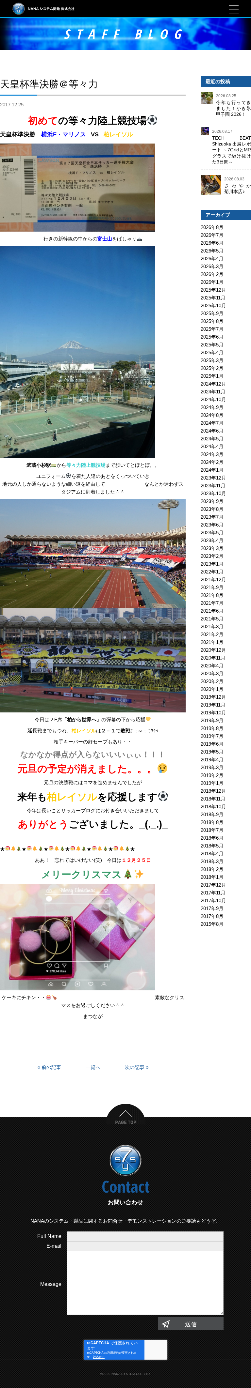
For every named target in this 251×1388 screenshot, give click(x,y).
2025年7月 (212, 329)
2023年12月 (213, 477)
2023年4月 (212, 540)
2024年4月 (212, 446)
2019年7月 (212, 736)
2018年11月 (213, 798)
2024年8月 (212, 415)
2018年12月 (213, 791)
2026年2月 (212, 274)
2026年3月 (212, 266)
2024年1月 (212, 470)
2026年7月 (212, 235)
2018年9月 (212, 814)
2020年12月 (213, 650)
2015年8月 (212, 924)
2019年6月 (212, 744)
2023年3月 (212, 548)
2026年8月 (212, 227)
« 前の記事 (49, 1067)
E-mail (53, 1246)
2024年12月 (213, 384)
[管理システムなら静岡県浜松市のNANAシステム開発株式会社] (43, 9)
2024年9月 (212, 407)
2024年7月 (212, 423)
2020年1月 (212, 689)
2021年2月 (212, 634)
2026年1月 (212, 282)
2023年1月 (212, 564)
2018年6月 (212, 838)
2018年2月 (212, 869)
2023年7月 (212, 517)
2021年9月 (212, 587)
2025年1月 (212, 376)
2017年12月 (213, 885)
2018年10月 (213, 806)
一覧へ (93, 1067)
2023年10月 (213, 493)
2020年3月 (212, 673)
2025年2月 (212, 368)
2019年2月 (212, 775)
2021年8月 (212, 595)
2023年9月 (212, 501)
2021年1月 (212, 642)
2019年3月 (212, 767)
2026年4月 (212, 258)
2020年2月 (212, 681)
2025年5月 (212, 344)
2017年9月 (212, 908)
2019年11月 (213, 705)
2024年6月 (212, 431)
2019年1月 (212, 783)
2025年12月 (213, 290)
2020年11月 (213, 658)
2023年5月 (212, 532)
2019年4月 (212, 759)
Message (50, 1284)
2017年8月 (212, 916)
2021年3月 (212, 626)
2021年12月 (213, 579)
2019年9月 (212, 720)
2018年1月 (212, 877)
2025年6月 (212, 337)
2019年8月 (212, 728)
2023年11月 (213, 485)
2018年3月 (212, 861)
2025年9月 (212, 313)
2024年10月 (213, 399)
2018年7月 (212, 830)
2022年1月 (212, 571)
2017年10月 (213, 900)
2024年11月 (213, 391)
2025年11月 (213, 297)
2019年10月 (213, 712)
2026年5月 (212, 250)
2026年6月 (212, 243)
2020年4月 (212, 665)
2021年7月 (212, 603)
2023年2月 (212, 556)
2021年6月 (212, 611)
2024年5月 (212, 438)
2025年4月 (212, 352)
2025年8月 (212, 321)
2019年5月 (212, 752)
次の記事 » (136, 1067)
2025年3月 (212, 360)
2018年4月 (212, 853)
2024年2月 (212, 462)
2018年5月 (212, 845)
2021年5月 (212, 618)
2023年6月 (212, 524)
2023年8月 (212, 509)
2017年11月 (213, 892)
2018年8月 (212, 822)
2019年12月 (213, 697)
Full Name (49, 1236)
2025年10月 (213, 305)
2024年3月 (212, 454)
